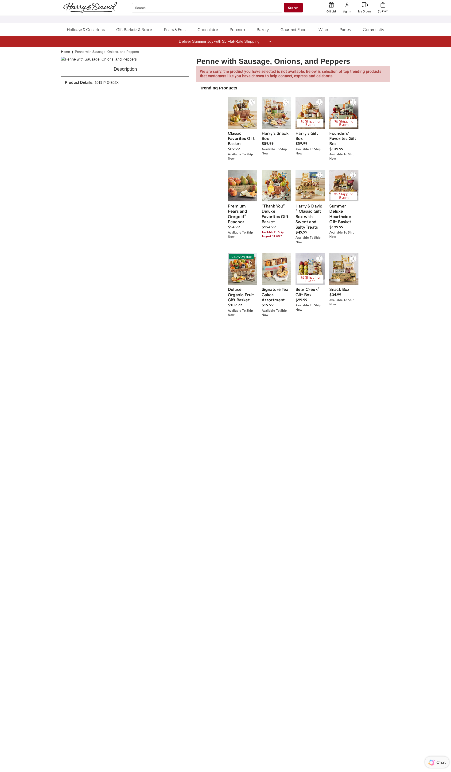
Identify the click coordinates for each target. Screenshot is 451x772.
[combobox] (207, 8)
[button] (86, 29)
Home (65, 52)
